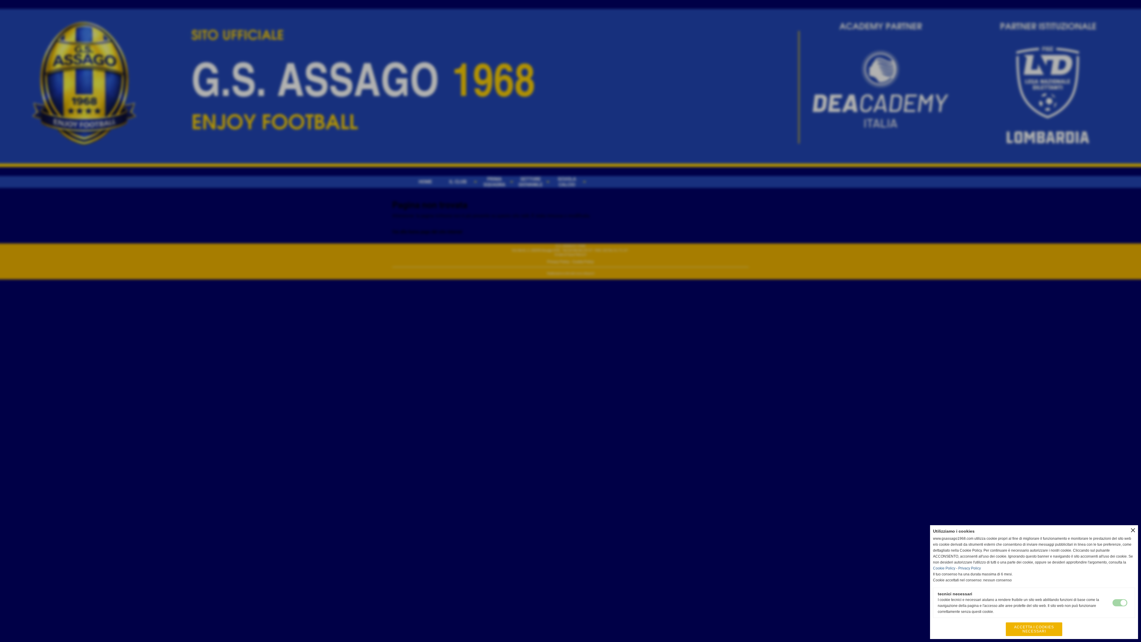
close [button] (1133, 530)
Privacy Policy (969, 568)
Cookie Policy (944, 568)
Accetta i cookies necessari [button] (1034, 629)
